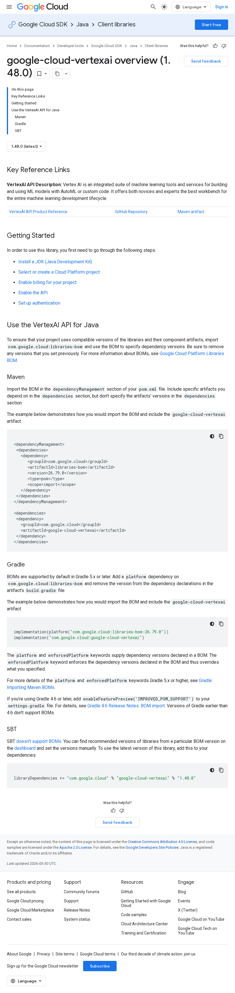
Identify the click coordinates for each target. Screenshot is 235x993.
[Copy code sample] (221, 436)
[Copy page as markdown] (57, 74)
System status (77, 919)
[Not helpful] (224, 46)
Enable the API (33, 292)
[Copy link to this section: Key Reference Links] (75, 170)
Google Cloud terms (97, 954)
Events (184, 901)
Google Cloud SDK (42, 24)
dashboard (25, 748)
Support (71, 901)
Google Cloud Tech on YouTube (197, 930)
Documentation (37, 46)
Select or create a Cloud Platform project (59, 272)
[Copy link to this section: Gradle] (30, 565)
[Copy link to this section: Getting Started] (60, 236)
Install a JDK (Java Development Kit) (55, 261)
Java (83, 24)
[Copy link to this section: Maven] (30, 377)
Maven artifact (191, 211)
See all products (21, 891)
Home (12, 46)
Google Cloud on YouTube (201, 919)
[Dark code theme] (212, 436)
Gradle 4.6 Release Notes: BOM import (126, 705)
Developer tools (70, 46)
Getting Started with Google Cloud (146, 903)
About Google (19, 954)
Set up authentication (39, 303)
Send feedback (206, 61)
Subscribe (100, 966)
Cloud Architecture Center (144, 924)
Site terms (65, 954)
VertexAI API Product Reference (38, 211)
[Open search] (153, 6)
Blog (182, 891)
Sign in (221, 7)
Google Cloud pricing (25, 901)
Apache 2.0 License (75, 847)
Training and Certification (143, 933)
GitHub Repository (131, 211)
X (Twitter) (187, 910)
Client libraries (117, 24)
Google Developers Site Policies (152, 847)
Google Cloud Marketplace (30, 910)
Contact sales (19, 919)
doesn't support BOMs (38, 741)
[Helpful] (215, 46)
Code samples (134, 914)
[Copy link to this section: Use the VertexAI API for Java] (104, 325)
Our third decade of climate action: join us (158, 954)
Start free (211, 24)
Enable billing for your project (47, 282)
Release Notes (77, 910)
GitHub (127, 891)
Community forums (81, 891)
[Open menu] (9, 7)
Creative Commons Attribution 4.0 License (162, 842)
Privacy (43, 954)
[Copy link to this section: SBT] (22, 729)
